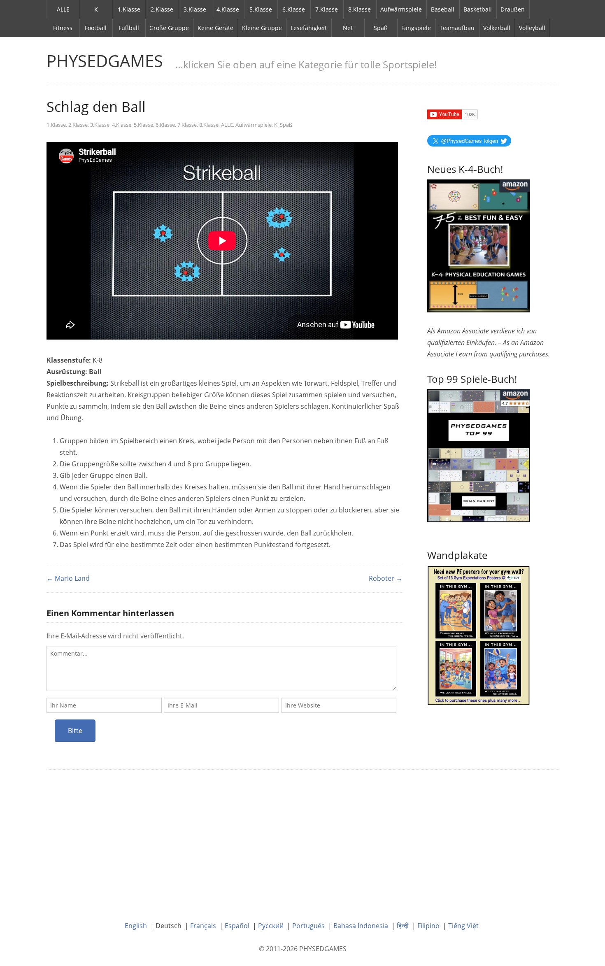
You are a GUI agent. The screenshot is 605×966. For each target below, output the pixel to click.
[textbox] (221, 668)
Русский (271, 925)
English (136, 925)
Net (348, 28)
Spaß (381, 28)
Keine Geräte (215, 28)
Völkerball (496, 28)
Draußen (512, 9)
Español (237, 925)
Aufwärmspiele (401, 9)
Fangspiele (416, 28)
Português (308, 925)
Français (203, 925)
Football (96, 28)
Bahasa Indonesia (360, 925)
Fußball (129, 28)
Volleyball (532, 28)
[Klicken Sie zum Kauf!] (478, 454)
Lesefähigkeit (309, 28)
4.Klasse (227, 9)
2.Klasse (162, 9)
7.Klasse (326, 9)
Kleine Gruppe (262, 28)
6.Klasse (293, 9)
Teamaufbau (457, 28)
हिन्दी (403, 925)
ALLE (63, 9)
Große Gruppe (169, 28)
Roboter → (386, 578)
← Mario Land (68, 578)
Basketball (477, 9)
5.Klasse (260, 9)
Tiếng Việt (463, 925)
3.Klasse (195, 9)
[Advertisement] (302, 839)
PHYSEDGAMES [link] (105, 60)
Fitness (62, 28)
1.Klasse (129, 9)
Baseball (442, 9)
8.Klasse (359, 9)
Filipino (428, 925)
